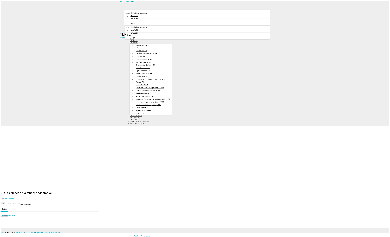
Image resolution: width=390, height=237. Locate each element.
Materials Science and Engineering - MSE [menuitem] (148, 105)
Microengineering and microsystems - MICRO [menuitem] (150, 102)
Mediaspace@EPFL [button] (135, 118)
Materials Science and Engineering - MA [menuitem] (148, 90)
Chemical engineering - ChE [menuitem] (144, 59)
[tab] (4, 209)
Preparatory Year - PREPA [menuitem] (144, 110)
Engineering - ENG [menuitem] (141, 76)
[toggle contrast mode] (126, 30)
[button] (121, 4)
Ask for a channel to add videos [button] (139, 121)
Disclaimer (40, 232)
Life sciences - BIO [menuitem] (141, 51)
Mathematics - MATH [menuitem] (142, 93)
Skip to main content (127, 2)
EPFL (2, 232)
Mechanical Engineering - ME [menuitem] (145, 96)
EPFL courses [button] (134, 43)
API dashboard (145, 236)
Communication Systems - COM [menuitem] (146, 65)
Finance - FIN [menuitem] (140, 82)
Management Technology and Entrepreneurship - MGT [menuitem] (153, 99)
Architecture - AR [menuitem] (141, 45)
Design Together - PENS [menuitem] (143, 107)
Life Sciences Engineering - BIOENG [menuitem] (147, 53)
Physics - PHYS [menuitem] (140, 113)
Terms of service (29, 232)
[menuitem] (134, 16)
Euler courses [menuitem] (140, 48)
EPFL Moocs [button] (134, 41)
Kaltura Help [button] (134, 119)
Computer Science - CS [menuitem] (143, 68)
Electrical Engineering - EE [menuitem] (144, 73)
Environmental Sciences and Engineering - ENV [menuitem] (150, 79)
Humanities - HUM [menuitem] (142, 85)
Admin (136, 236)
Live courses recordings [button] (137, 123)
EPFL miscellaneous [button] (136, 116)
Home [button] (132, 39)
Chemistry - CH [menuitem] (140, 56)
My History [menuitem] (134, 19)
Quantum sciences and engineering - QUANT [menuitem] (150, 88)
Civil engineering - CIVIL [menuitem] (143, 62)
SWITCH (19, 232)
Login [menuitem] (133, 23)
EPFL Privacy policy (52, 232)
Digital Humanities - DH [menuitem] (143, 71)
